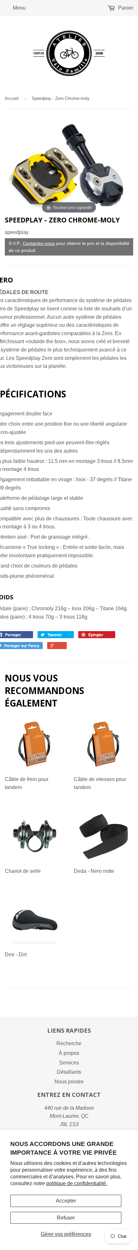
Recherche (69, 1043)
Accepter (66, 1200)
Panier (125, 8)
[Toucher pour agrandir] (69, 166)
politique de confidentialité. (76, 1183)
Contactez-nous (39, 243)
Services (69, 1062)
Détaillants (69, 1072)
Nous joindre (69, 1081)
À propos (69, 1053)
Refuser (66, 1217)
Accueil (12, 98)
